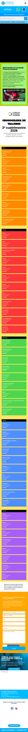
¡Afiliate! (8, 9)
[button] (25, 3)
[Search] (25, 18)
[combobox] (14, 612)
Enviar (14, 648)
